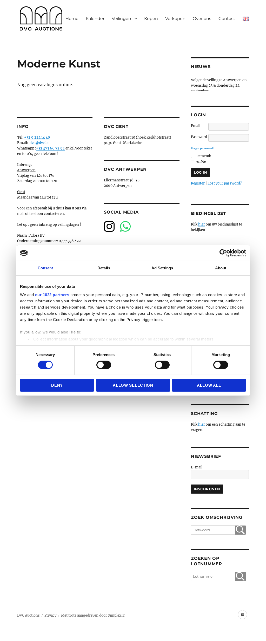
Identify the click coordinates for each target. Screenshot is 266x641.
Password (199, 137)
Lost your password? (225, 183)
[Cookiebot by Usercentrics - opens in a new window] (223, 253)
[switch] (103, 365)
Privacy (50, 615)
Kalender (95, 18)
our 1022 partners (52, 294)
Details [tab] (103, 268)
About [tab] (221, 268)
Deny (57, 385)
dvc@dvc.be (39, 143)
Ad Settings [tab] (162, 268)
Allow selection (133, 385)
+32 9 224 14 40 (37, 137)
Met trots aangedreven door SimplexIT (93, 615)
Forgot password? (202, 148)
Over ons (202, 18)
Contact (226, 18)
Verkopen (175, 18)
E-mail (196, 467)
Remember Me (203, 159)
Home (71, 18)
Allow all (209, 385)
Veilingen (121, 18)
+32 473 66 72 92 (50, 148)
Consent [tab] (45, 268)
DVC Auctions (28, 615)
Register (198, 183)
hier (201, 224)
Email (195, 126)
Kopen (151, 18)
